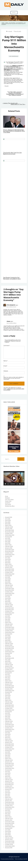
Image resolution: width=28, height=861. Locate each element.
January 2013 (8, 761)
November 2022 (9, 590)
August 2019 (8, 653)
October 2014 (8, 727)
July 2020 (7, 635)
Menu (14, 12)
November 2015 (9, 706)
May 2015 (7, 716)
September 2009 (9, 826)
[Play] (5, 484)
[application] (14, 478)
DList (6, 496)
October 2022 (9, 591)
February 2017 (9, 682)
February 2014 (9, 740)
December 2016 (9, 685)
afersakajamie (11, 305)
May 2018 (7, 659)
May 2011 (7, 794)
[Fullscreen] (22, 484)
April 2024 (7, 562)
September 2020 (9, 632)
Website (6, 371)
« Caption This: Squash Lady (10, 103)
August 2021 (8, 614)
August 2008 (8, 847)
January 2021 (8, 625)
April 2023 (7, 582)
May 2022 (7, 599)
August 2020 (8, 633)
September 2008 (10, 846)
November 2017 (9, 667)
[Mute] (20, 484)
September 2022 (9, 593)
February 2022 (9, 604)
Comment (7, 345)
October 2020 (9, 630)
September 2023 (9, 574)
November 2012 (9, 765)
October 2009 (9, 825)
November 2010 (9, 804)
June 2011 (7, 792)
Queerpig (7, 502)
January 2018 (8, 666)
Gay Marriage (13, 56)
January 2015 (8, 723)
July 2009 (7, 829)
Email (5, 365)
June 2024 (8, 559)
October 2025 (8, 533)
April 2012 (7, 776)
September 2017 (9, 671)
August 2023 (8, 575)
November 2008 (9, 842)
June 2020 (8, 637)
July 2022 (7, 596)
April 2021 (7, 621)
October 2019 (8, 650)
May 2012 (7, 774)
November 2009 (9, 823)
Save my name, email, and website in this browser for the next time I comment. (14, 378)
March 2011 (8, 797)
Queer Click (8, 501)
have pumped (17, 69)
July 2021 (7, 616)
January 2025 (8, 548)
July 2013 (7, 752)
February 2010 (9, 818)
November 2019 (9, 648)
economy (19, 92)
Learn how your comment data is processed (14, 389)
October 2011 (8, 786)
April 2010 (7, 815)
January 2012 (8, 781)
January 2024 (8, 567)
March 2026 (8, 525)
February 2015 (9, 721)
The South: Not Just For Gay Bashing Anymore (12, 153)
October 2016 (8, 689)
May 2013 (7, 755)
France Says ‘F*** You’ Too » (18, 104)
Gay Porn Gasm (9, 499)
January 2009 (8, 839)
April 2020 (7, 640)
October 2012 (8, 766)
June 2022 (8, 598)
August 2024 (8, 556)
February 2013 (9, 760)
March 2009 (8, 836)
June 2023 (8, 578)
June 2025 (8, 540)
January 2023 (8, 586)
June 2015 (7, 714)
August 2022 (8, 595)
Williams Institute (16, 95)
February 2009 (9, 838)
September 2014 (9, 729)
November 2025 (9, 531)
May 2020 (7, 638)
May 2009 (8, 833)
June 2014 (8, 734)
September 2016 (9, 690)
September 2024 (9, 554)
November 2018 (9, 658)
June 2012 (7, 773)
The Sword (8, 504)
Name (6, 360)
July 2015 (7, 713)
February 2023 (9, 585)
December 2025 (9, 530)
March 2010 (8, 816)
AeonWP (25, 859)
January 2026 (8, 528)
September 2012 (9, 768)
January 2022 (8, 606)
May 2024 (7, 561)
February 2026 (9, 527)
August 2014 (8, 731)
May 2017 (7, 677)
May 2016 (7, 697)
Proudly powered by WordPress (7, 859)
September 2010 (9, 807)
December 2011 (9, 782)
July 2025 (7, 538)
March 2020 (8, 642)
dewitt (10, 31)
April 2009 (8, 834)
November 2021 (9, 609)
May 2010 (7, 813)
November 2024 (9, 551)
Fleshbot (7, 498)
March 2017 (8, 680)
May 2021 (7, 619)
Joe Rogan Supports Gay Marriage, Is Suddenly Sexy (12, 278)
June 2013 (7, 753)
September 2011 (9, 787)
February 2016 (9, 701)
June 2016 (7, 695)
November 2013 (9, 745)
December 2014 (9, 724)
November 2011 (9, 784)
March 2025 (8, 544)
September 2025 (9, 535)
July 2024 (7, 557)
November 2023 (9, 570)
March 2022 (8, 603)
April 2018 (7, 661)
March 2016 (8, 700)
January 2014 (8, 742)
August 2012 (8, 770)
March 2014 (8, 739)
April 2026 (7, 523)
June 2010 (8, 812)
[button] (14, 478)
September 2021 (9, 612)
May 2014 (7, 736)
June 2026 (8, 520)
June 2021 (7, 617)
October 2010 (9, 805)
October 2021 (8, 611)
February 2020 (9, 643)
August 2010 (8, 808)
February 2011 (9, 799)
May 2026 (7, 522)
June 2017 (8, 676)
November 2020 (9, 629)
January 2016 (8, 703)
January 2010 (8, 820)
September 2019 (9, 651)
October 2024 (9, 552)
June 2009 (8, 831)
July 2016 (7, 693)
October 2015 (8, 708)
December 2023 (9, 569)
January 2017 (8, 684)
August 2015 (8, 711)
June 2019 (8, 656)
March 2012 (8, 778)
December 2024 (9, 549)
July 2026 (7, 518)
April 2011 (7, 795)
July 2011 (7, 791)
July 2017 (7, 674)
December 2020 (9, 627)
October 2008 (9, 844)
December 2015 (9, 705)
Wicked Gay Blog (9, 506)
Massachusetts (10, 94)
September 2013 (9, 748)
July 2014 (7, 732)
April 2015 (7, 718)
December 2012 (9, 763)
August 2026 (8, 517)
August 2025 (8, 536)
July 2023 (7, 577)
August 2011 (8, 789)
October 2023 (9, 572)
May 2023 (7, 580)
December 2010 (9, 802)
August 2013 (8, 750)
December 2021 (9, 608)
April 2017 (7, 679)
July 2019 (7, 655)
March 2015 (8, 719)
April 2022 (7, 601)
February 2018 (9, 664)
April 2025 (7, 543)
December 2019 (9, 646)
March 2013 (8, 758)
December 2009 (9, 821)
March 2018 (8, 663)
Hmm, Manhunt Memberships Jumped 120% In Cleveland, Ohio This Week (14, 131)
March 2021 (8, 622)
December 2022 (9, 588)
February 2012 (9, 779)
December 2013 (9, 744)
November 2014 (9, 726)
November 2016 (9, 687)
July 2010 (7, 810)
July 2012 (7, 771)
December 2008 (9, 841)
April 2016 (7, 698)
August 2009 (8, 828)
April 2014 (7, 737)
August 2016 (8, 692)
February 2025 (9, 546)
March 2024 (8, 564)
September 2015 (9, 710)
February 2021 (9, 624)
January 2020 (8, 645)
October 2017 (8, 669)
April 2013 (7, 757)
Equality (11, 93)
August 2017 (8, 672)
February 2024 (9, 565)
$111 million (13, 92)
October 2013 (8, 747)
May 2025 (7, 541)
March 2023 (8, 583)
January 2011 (8, 800)
